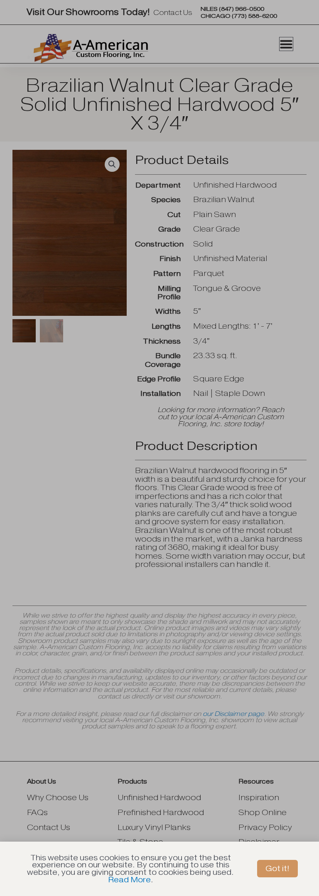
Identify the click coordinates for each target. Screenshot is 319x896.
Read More (129, 879)
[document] (159, 448)
